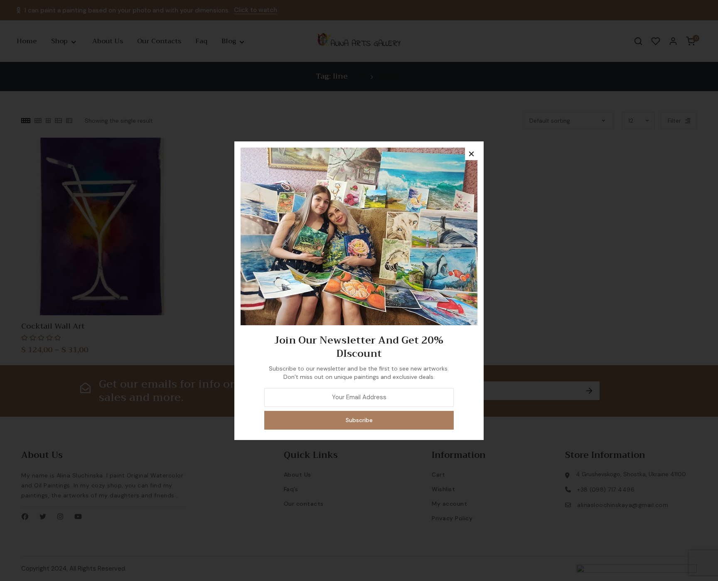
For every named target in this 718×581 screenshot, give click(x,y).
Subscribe (359, 420)
